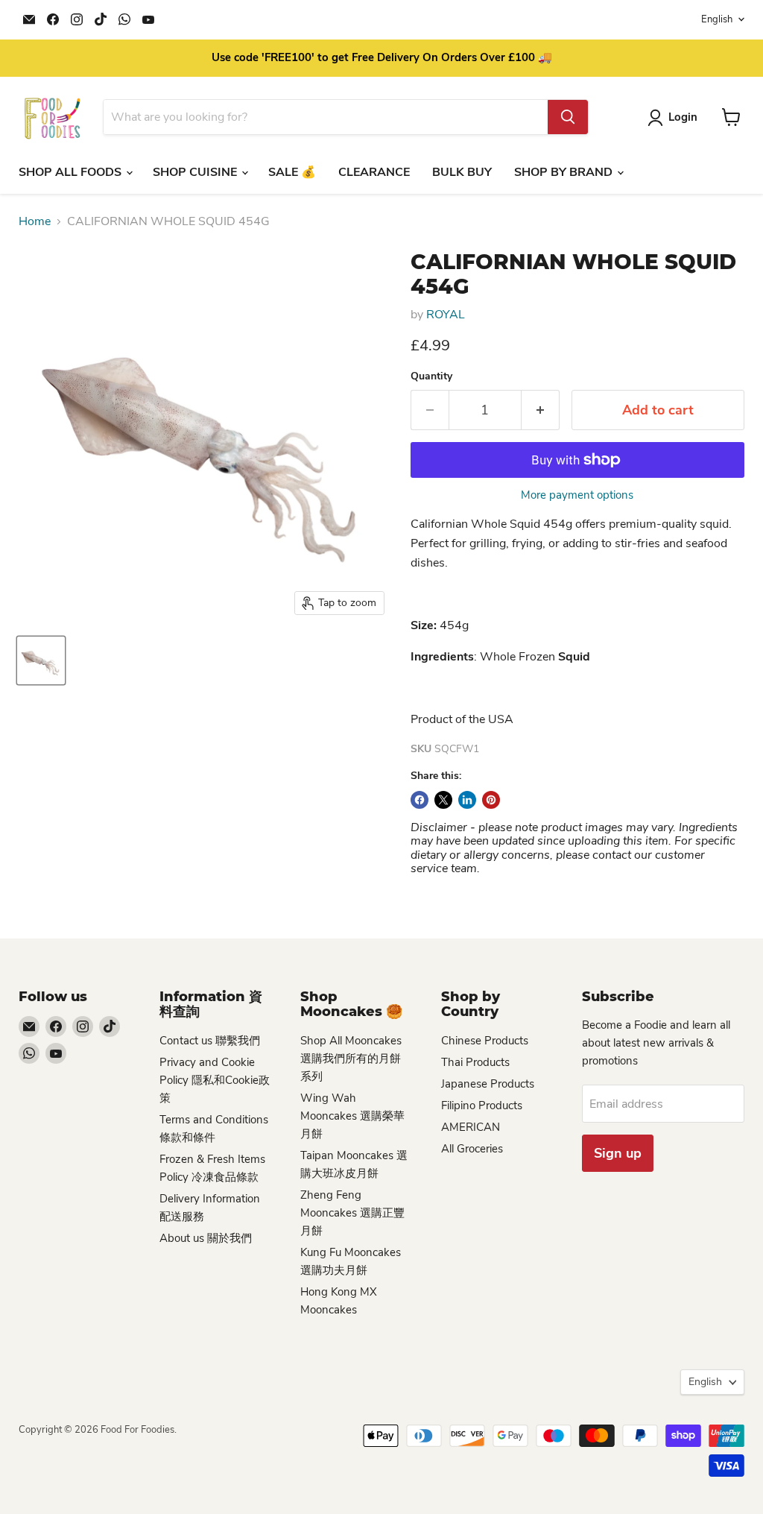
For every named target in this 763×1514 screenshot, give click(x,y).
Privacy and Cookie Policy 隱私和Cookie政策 (214, 1080)
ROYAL (445, 314)
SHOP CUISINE (196, 172)
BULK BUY (462, 172)
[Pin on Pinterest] (491, 800)
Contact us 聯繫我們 (209, 1040)
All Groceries (472, 1148)
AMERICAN (470, 1127)
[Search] (568, 117)
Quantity (431, 376)
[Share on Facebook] (419, 800)
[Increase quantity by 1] (541, 410)
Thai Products (475, 1062)
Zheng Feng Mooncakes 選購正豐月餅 (352, 1212)
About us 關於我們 (205, 1238)
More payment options (577, 495)
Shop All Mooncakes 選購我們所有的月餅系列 (351, 1058)
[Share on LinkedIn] (467, 800)
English (716, 19)
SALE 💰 (292, 172)
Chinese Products (484, 1040)
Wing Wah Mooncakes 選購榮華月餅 (352, 1116)
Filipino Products (481, 1105)
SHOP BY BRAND (564, 172)
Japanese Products (487, 1083)
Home (35, 221)
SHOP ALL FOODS (71, 172)
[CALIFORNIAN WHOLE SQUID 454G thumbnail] (41, 660)
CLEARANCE (374, 172)
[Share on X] (443, 800)
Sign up (618, 1153)
